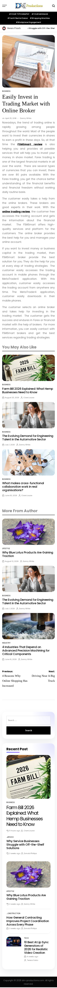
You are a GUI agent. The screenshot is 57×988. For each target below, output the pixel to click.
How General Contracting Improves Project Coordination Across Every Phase (27, 921)
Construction (13, 913)
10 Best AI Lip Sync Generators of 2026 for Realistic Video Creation (36, 947)
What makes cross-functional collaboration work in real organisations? (23, 486)
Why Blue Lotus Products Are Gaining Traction (27, 554)
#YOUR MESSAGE (40, 14)
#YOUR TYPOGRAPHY (19, 14)
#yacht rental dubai (17, 18)
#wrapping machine (40, 18)
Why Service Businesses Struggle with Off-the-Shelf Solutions (25, 844)
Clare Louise (28, 397)
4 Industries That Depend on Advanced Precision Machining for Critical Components (25, 650)
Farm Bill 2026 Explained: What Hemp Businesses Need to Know (27, 390)
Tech (26, 938)
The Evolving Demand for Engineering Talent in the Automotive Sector (27, 437)
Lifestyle (6, 548)
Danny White (25, 118)
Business (6, 91)
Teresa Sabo (32, 960)
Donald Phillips (30, 853)
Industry (6, 643)
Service (10, 837)
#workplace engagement (28, 22)
